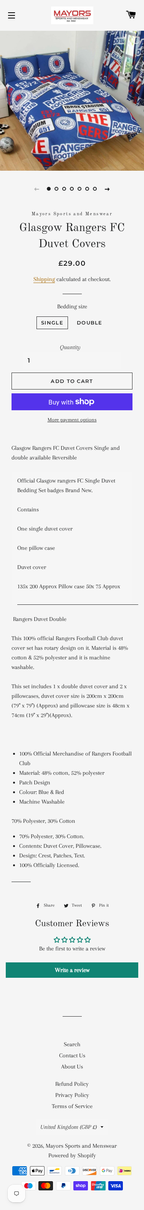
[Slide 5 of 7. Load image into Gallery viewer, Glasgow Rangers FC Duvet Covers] (80, 189)
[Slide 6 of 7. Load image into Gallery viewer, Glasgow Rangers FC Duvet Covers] (87, 189)
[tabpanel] (72, 100)
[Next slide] (107, 188)
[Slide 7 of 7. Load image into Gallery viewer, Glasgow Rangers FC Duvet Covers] (95, 189)
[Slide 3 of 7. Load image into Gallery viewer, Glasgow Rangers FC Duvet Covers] (64, 189)
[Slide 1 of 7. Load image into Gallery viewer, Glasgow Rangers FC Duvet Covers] (49, 189)
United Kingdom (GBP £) (68, 1126)
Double (90, 323)
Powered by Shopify (72, 1155)
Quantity (70, 347)
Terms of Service (72, 1106)
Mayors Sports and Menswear (81, 1145)
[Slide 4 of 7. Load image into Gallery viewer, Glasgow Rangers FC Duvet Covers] (72, 189)
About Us (72, 1066)
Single (52, 323)
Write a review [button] (72, 970)
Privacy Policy (72, 1095)
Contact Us (72, 1055)
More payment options (72, 420)
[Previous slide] (36, 188)
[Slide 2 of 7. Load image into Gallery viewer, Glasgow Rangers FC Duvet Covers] (57, 189)
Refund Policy (72, 1083)
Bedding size (72, 306)
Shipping (44, 279)
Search (72, 1044)
